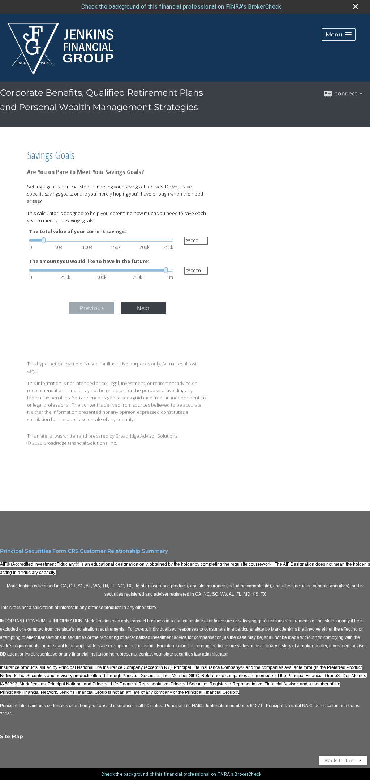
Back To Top (339, 760)
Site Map (11, 736)
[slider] (101, 240)
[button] (339, 34)
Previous (91, 308)
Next (143, 308)
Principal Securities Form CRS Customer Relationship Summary (84, 551)
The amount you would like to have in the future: (89, 261)
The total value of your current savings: (77, 231)
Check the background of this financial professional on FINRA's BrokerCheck (181, 6)
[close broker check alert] (355, 6)
